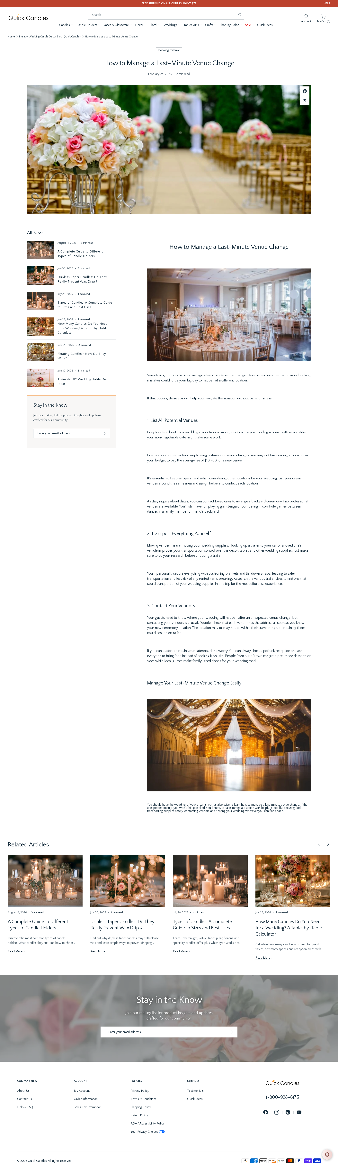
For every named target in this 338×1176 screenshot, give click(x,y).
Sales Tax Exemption (88, 1107)
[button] (66, 25)
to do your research (169, 556)
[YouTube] (299, 1112)
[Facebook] (265, 1112)
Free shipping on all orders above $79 (169, 3)
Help (327, 3)
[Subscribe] (105, 433)
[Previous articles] (319, 844)
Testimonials (195, 1090)
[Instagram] (276, 1112)
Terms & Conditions (143, 1099)
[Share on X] (304, 100)
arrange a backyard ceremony (259, 501)
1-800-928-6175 (282, 1097)
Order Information (86, 1099)
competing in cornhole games (264, 506)
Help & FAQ (25, 1107)
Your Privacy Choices (144, 1131)
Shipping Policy (141, 1107)
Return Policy (139, 1115)
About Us (23, 1090)
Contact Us (24, 1099)
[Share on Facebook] (304, 91)
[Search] (240, 15)
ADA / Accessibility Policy (148, 1123)
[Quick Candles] (28, 18)
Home (11, 36)
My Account (82, 1090)
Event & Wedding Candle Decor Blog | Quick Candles (50, 36)
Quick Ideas (195, 1099)
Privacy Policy (140, 1090)
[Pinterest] (288, 1112)
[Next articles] (327, 844)
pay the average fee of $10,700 (194, 460)
